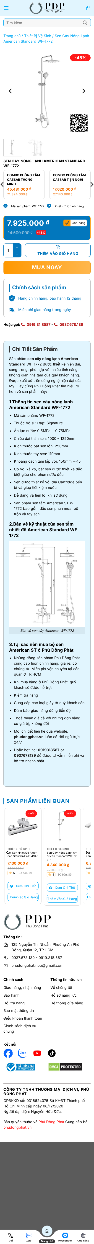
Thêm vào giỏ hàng (57, 253)
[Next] (83, 91)
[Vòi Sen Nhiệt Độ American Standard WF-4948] (23, 826)
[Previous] (11, 91)
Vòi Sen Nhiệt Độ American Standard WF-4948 (23, 854)
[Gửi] (85, 22)
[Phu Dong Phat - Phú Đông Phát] (47, 8)
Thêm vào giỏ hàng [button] (23, 897)
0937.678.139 (71, 324)
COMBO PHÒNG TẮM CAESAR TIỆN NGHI (69, 177)
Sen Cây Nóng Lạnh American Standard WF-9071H (62, 856)
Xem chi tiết (25, 886)
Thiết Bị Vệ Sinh (37, 36)
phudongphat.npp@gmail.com (37, 965)
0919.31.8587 (38, 324)
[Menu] (6, 7)
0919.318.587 (50, 957)
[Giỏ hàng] (88, 8)
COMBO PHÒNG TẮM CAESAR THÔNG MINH (23, 179)
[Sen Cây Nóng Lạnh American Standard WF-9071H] (62, 826)
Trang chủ (12, 36)
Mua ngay (47, 267)
